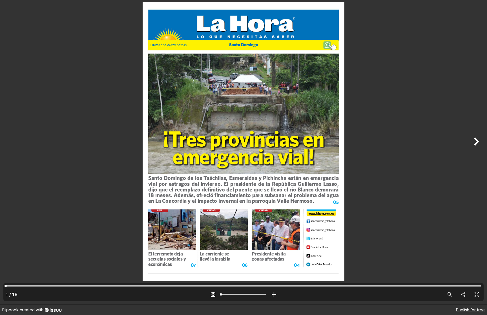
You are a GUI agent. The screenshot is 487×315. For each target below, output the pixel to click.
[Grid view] (213, 294)
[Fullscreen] (476, 294)
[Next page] (475, 152)
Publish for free (470, 309)
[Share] (463, 294)
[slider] (243, 294)
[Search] (449, 294)
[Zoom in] (274, 294)
